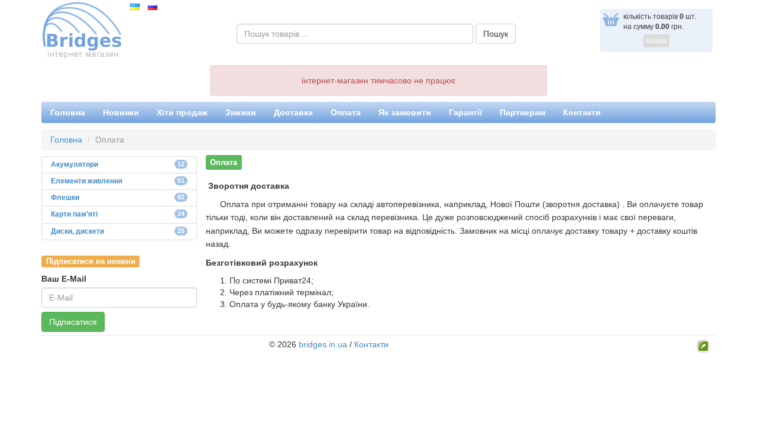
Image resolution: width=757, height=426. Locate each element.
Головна (67, 112)
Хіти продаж (182, 112)
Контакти (582, 112)
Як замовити (404, 112)
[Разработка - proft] (703, 345)
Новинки (121, 112)
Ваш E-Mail (63, 278)
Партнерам (522, 112)
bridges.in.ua (323, 344)
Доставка (293, 112)
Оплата (346, 112)
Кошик (656, 41)
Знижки (240, 112)
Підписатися (73, 322)
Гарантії (465, 112)
